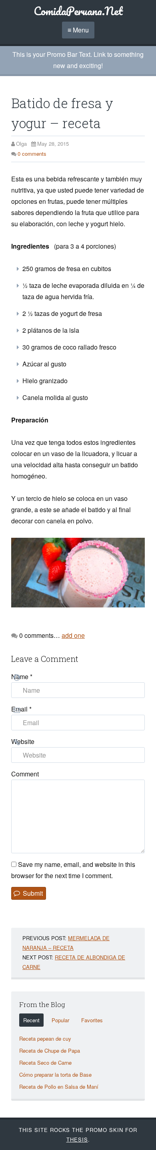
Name (21, 676)
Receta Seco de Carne (45, 1062)
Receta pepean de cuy (45, 1038)
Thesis (77, 1139)
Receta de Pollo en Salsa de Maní (58, 1086)
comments (32, 153)
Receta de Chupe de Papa (49, 1050)
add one (73, 635)
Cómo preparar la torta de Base (55, 1074)
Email (21, 709)
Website (22, 741)
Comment (25, 773)
